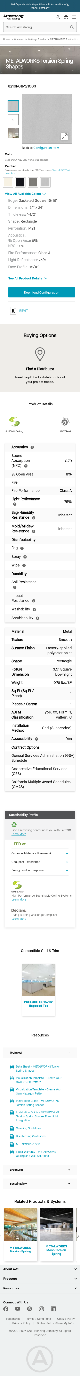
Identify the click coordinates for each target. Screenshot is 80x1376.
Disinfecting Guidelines (31, 1136)
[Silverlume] (45, 182)
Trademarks (13, 1319)
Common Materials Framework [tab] (31, 853)
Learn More (18, 834)
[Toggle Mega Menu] (74, 17)
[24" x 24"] (13, 119)
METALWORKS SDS (28, 1144)
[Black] (20, 182)
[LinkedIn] (53, 1308)
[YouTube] (17, 1308)
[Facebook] (6, 1308)
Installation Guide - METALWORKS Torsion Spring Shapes (37, 1103)
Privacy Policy (21, 1323)
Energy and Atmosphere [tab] (27, 870)
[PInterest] (29, 1308)
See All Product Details (25, 278)
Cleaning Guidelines (28, 1128)
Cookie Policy (66, 1319)
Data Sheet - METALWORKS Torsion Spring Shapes (38, 1069)
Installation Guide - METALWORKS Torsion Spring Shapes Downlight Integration (37, 1116)
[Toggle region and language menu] (66, 17)
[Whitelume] (8, 182)
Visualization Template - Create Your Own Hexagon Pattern (39, 1092)
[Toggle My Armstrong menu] (57, 17)
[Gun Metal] (33, 182)
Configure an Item (46, 148)
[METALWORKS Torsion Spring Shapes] (13, 106)
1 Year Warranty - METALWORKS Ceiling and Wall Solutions (36, 1154)
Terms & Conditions (38, 1319)
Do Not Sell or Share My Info (55, 1323)
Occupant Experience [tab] (25, 861)
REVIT (23, 310)
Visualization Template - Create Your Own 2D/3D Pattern (39, 1080)
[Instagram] (41, 1308)
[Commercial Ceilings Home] (13, 17)
